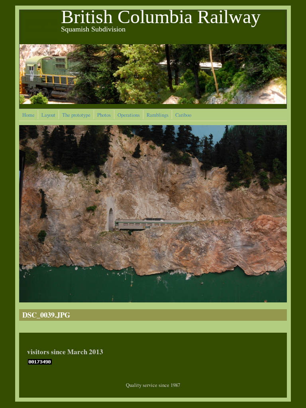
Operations (129, 115)
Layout (48, 115)
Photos (104, 115)
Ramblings (158, 115)
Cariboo (183, 115)
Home (28, 115)
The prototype (76, 115)
